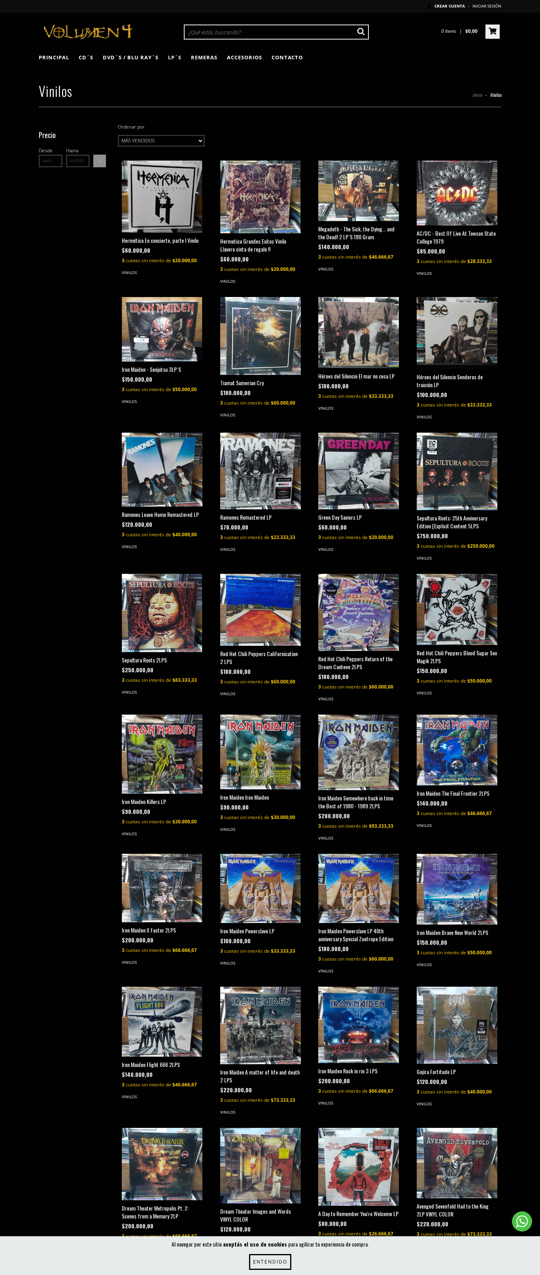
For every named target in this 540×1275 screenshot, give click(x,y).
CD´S (86, 57)
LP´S (174, 57)
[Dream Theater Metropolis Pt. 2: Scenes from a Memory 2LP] (162, 1164)
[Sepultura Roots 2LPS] (162, 613)
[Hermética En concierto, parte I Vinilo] (162, 197)
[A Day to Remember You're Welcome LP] (358, 1167)
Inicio (477, 94)
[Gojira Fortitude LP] (457, 1025)
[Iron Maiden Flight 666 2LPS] (162, 1022)
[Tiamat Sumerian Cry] (260, 336)
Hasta (72, 150)
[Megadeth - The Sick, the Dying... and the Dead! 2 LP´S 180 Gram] (358, 191)
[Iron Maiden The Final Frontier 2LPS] (457, 750)
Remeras (204, 57)
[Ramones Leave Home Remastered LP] (162, 470)
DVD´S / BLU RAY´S (131, 57)
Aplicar (99, 161)
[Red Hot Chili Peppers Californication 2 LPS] (260, 610)
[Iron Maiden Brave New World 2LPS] (457, 889)
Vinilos (129, 272)
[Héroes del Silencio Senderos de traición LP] (457, 333)
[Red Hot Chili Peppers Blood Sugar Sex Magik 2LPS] (457, 609)
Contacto (287, 57)
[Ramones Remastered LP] (260, 471)
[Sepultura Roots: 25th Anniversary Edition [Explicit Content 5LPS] (457, 471)
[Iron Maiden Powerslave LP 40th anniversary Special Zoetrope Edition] (358, 888)
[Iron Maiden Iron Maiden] (260, 752)
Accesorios (244, 57)
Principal (54, 57)
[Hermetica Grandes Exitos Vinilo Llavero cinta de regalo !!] (260, 197)
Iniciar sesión (486, 6)
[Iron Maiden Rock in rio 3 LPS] (358, 1025)
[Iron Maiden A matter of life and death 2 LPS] (260, 1025)
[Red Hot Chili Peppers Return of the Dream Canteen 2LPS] (358, 612)
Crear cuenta (449, 6)
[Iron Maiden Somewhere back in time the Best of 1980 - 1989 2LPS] (358, 752)
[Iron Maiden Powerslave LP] (260, 888)
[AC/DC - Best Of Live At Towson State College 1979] (457, 193)
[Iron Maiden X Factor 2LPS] (162, 888)
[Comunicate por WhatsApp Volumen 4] (522, 1221)
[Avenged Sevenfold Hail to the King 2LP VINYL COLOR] (457, 1163)
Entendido (270, 1261)
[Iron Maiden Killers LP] (162, 754)
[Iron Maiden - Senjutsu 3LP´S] (162, 329)
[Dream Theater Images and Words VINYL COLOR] (260, 1165)
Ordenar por (131, 126)
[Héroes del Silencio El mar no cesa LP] (358, 332)
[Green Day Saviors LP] (358, 471)
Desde (46, 150)
